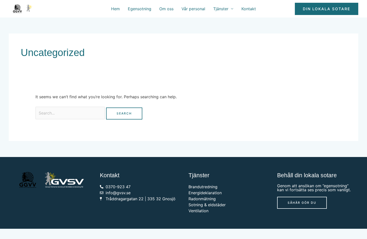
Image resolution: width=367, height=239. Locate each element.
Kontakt (248, 8)
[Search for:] (70, 113)
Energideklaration (205, 192)
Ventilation (198, 210)
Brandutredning (202, 186)
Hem (115, 8)
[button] (326, 9)
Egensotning (139, 8)
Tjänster (220, 8)
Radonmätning (202, 198)
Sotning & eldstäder (207, 204)
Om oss (166, 8)
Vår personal (193, 8)
